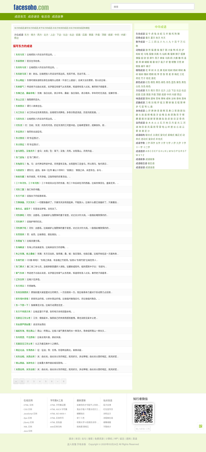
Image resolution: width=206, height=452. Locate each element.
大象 (170, 49)
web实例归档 (56, 426)
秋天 (158, 37)
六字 (163, 142)
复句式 (163, 134)
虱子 (163, 61)
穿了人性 (80, 418)
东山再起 (20, 80)
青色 (168, 82)
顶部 (104, 34)
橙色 (153, 82)
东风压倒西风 (22, 292)
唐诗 (71, 438)
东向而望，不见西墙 (25, 337)
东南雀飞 (20, 240)
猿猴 (151, 53)
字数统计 (107, 426)
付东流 (19, 125)
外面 (97, 34)
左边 (65, 34)
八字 (173, 142)
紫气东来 (20, 272)
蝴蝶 (147, 61)
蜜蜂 (172, 53)
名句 (84, 438)
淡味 (173, 98)
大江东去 (20, 112)
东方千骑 (20, 195)
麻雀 (162, 57)
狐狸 (183, 53)
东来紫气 (20, 86)
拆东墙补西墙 (22, 298)
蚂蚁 (138, 53)
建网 (128, 438)
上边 (52, 34)
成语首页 (20, 16)
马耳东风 (20, 118)
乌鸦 (167, 57)
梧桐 (151, 74)
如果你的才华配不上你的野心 (89, 404)
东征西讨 (20, 131)
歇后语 (45, 16)
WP (116, 438)
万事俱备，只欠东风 (25, 202)
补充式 (159, 138)
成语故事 (57, 16)
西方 (39, 34)
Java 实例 (28, 431)
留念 (122, 438)
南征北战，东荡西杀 (25, 349)
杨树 (175, 70)
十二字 (146, 147)
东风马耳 (20, 54)
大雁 (175, 57)
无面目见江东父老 (24, 343)
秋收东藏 (20, 176)
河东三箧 (20, 189)
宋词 (77, 438)
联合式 (148, 134)
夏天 (153, 37)
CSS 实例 (28, 409)
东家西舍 (20, 60)
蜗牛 (143, 66)
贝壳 (179, 61)
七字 (168, 142)
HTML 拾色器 (56, 422)
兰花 (182, 74)
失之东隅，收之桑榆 (25, 253)
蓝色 (173, 82)
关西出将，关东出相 (25, 369)
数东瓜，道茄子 (23, 208)
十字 (184, 142)
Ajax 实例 (28, 418)
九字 (178, 142)
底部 (110, 34)
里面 (91, 34)
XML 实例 (28, 426)
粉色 (148, 86)
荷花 (138, 78)
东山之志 (20, 99)
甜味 (153, 98)
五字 (158, 142)
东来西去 (20, 105)
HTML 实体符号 (57, 418)
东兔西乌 (20, 163)
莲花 (153, 78)
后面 (84, 34)
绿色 (163, 82)
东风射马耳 (21, 73)
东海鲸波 (20, 247)
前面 (78, 34)
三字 (147, 142)
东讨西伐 (20, 137)
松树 (165, 70)
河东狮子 (20, 221)
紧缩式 (171, 134)
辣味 (163, 98)
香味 (178, 98)
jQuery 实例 (29, 422)
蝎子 (148, 66)
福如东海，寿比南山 (25, 330)
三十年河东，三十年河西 (27, 182)
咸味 (168, 98)
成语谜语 (33, 16)
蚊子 (157, 61)
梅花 (176, 74)
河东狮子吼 (21, 227)
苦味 (158, 98)
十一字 (139, 147)
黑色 (184, 82)
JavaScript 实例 (30, 413)
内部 (123, 34)
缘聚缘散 (107, 422)
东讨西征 (20, 144)
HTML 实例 (28, 404)
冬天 (163, 37)
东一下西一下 (22, 304)
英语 (135, 438)
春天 (147, 37)
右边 (72, 34)
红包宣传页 (108, 409)
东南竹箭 (20, 259)
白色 (138, 86)
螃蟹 (174, 61)
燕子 (157, 57)
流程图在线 (108, 418)
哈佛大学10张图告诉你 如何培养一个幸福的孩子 (97, 422)
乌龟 (146, 53)
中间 (117, 34)
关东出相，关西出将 (25, 356)
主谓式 (156, 134)
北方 (46, 34)
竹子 (143, 78)
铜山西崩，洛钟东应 (25, 362)
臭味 (184, 98)
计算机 (109, 438)
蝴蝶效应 (80, 413)
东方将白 (20, 285)
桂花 (148, 78)
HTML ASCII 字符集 (58, 409)
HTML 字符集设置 (58, 404)
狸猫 (138, 57)
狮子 (177, 53)
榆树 (141, 74)
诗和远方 (107, 413)
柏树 (170, 70)
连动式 (144, 138)
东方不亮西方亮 (23, 311)
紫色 (178, 82)
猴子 (162, 49)
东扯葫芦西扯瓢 (23, 324)
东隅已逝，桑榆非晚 (25, 92)
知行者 (32, 7)
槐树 (146, 74)
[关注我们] (200, 426)
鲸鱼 (138, 66)
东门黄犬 (20, 266)
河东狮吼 (20, 215)
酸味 (147, 98)
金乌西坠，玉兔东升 (25, 150)
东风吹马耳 (21, 67)
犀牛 (152, 57)
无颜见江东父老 (23, 317)
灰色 (143, 86)
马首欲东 (20, 170)
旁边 (16, 37)
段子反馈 (107, 404)
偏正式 (178, 134)
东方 (26, 34)
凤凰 (156, 53)
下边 (59, 34)
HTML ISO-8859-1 (58, 413)
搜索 (90, 438)
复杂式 (151, 138)
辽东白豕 (20, 279)
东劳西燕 (20, 234)
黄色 (158, 82)
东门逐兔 (20, 157)
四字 (153, 142)
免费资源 (99, 438)
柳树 (180, 70)
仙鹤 (164, 53)
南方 (33, 34)
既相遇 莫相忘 (83, 426)
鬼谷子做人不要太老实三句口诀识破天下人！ (96, 409)
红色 (147, 82)
